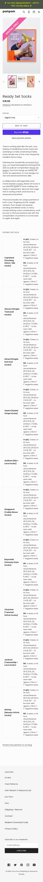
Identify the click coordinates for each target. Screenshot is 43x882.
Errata (8, 777)
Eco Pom (9, 796)
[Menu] (38, 11)
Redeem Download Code (16, 822)
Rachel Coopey (16, 183)
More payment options (21, 138)
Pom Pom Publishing (20, 871)
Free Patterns (11, 784)
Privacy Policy (11, 828)
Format (6, 113)
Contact (9, 816)
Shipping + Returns (13, 809)
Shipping (6, 105)
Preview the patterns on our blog (17, 745)
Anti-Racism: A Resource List (18, 790)
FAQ (7, 803)
